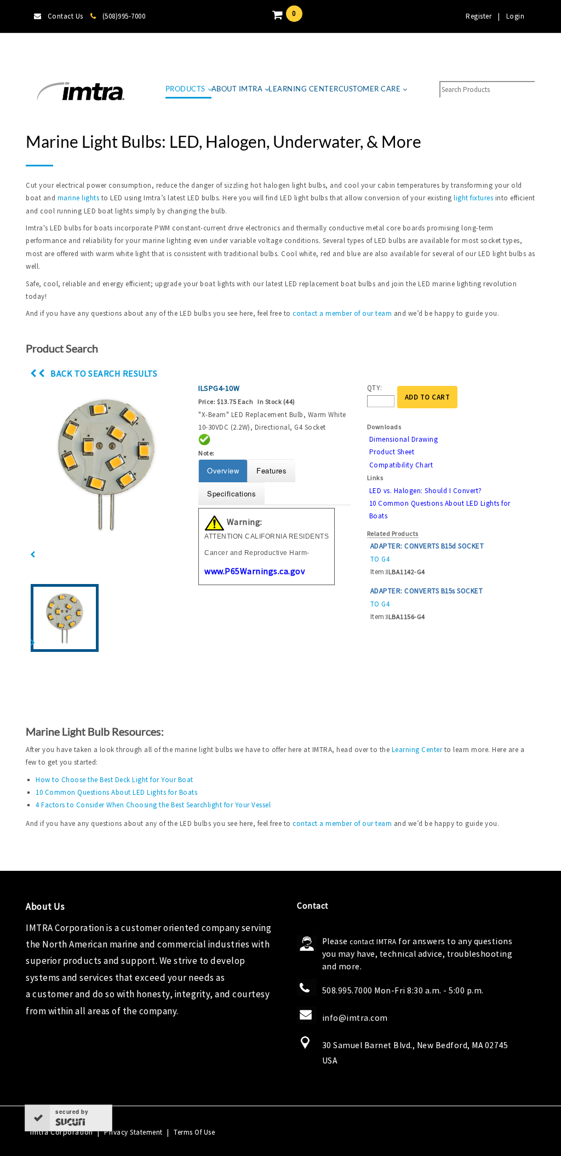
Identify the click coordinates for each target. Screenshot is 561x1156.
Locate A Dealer (59, 49)
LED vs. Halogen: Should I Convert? (425, 490)
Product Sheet (392, 451)
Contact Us (65, 16)
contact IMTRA (373, 941)
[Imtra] (80, 91)
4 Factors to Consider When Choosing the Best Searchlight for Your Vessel (153, 805)
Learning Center (417, 749)
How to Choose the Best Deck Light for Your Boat (114, 779)
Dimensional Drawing (403, 439)
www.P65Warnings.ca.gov (254, 570)
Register (478, 16)
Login (515, 16)
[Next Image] (33, 642)
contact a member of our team (342, 313)
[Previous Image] (33, 554)
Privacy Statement (133, 1132)
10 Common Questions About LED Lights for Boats (116, 792)
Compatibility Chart (401, 465)
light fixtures (473, 198)
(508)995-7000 (123, 16)
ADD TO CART (427, 397)
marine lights (79, 198)
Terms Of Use (194, 1132)
